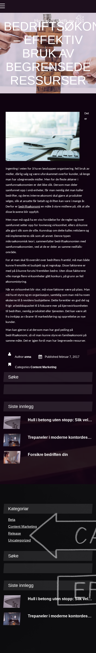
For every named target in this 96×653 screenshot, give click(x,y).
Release (14, 533)
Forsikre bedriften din (48, 454)
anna (27, 357)
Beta (11, 520)
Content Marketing (43, 367)
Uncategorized (19, 540)
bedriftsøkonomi (29, 206)
